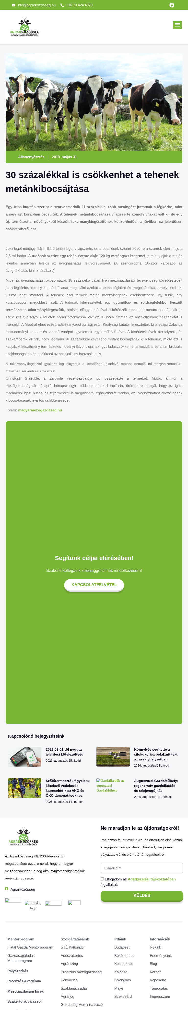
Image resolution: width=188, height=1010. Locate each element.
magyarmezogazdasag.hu (40, 410)
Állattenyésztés (31, 157)
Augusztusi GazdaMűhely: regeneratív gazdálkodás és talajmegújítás (156, 786)
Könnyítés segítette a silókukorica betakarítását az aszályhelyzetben (155, 754)
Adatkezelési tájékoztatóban (152, 879)
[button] (177, 25)
